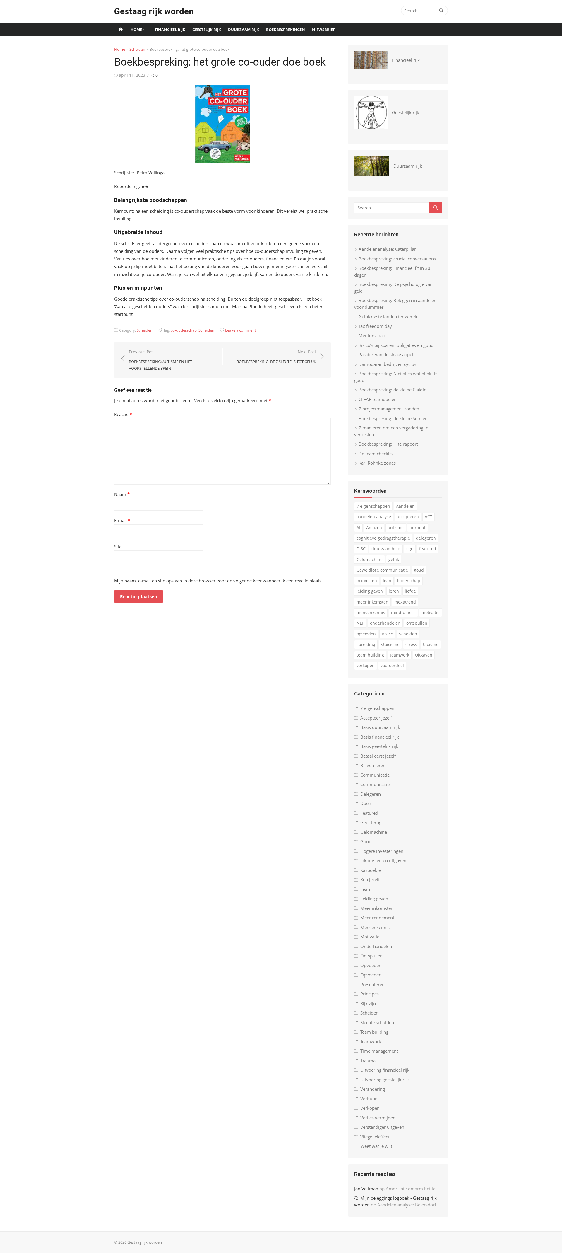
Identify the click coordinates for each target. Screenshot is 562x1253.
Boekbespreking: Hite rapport (388, 444)
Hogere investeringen (381, 851)
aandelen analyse (374, 516)
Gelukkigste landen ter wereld (389, 316)
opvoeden (366, 634)
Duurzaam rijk (243, 29)
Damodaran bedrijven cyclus (387, 364)
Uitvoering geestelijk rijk (384, 1079)
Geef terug (370, 822)
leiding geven (370, 591)
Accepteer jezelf (376, 718)
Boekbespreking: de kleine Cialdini (393, 390)
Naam (122, 494)
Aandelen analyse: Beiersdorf (406, 1205)
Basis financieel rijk (379, 737)
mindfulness (403, 612)
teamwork (399, 655)
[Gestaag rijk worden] (120, 29)
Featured (369, 813)
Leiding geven (374, 898)
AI (358, 527)
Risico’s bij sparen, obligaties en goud (396, 345)
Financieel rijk (170, 29)
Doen (365, 803)
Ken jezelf (370, 879)
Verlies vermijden (377, 1118)
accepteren (408, 516)
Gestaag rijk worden (154, 11)
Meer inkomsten (376, 908)
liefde (410, 591)
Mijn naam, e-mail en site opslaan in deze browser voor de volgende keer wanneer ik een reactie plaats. (218, 581)
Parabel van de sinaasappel (386, 354)
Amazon (374, 527)
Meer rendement (377, 917)
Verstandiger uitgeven (382, 1127)
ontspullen (416, 623)
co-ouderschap (184, 330)
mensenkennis (371, 612)
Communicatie (375, 775)
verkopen (366, 665)
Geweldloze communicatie (382, 570)
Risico (387, 634)
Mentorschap (372, 335)
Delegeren (370, 794)
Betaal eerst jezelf (378, 756)
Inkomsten (367, 580)
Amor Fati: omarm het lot (411, 1188)
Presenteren (372, 984)
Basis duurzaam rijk (380, 727)
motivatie (431, 612)
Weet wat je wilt (376, 1146)
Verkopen (370, 1108)
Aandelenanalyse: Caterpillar (387, 249)
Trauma (368, 1060)
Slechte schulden (377, 1022)
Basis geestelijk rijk (379, 746)
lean (387, 580)
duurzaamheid (385, 548)
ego (409, 548)
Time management (379, 1051)
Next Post (276, 356)
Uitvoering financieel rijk (384, 1070)
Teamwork (370, 1041)
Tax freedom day (375, 326)
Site (117, 547)
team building (370, 655)
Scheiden (137, 49)
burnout (417, 527)
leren (394, 591)
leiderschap (408, 580)
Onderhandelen (376, 946)
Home (136, 29)
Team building (374, 1032)
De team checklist (376, 453)
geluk (393, 559)
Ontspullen (371, 956)
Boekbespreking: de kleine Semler (393, 418)
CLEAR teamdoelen (378, 399)
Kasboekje (370, 870)
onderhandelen (385, 623)
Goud (365, 841)
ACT (428, 516)
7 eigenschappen (373, 506)
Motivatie (369, 937)
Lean (365, 889)
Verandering (372, 1089)
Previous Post (160, 360)
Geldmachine (370, 559)
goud (419, 570)
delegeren (426, 538)
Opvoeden (370, 965)
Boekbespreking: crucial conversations (397, 259)
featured (427, 548)
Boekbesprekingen (285, 29)
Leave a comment (240, 330)
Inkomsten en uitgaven (383, 860)
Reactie (123, 414)
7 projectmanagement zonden (389, 409)
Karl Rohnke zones (377, 463)
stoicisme (390, 644)
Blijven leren (372, 765)
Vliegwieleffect (374, 1137)
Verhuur (368, 1099)
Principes (369, 994)
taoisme (430, 644)
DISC (361, 548)
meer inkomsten (372, 602)
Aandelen (405, 506)
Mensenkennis (375, 927)
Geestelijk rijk (206, 29)
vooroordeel (392, 665)
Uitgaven (423, 655)
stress (411, 644)
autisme (396, 527)
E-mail (122, 520)
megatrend (405, 602)
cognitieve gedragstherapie (383, 538)
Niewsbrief (323, 29)
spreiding (366, 644)
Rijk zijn (368, 1003)
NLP (360, 623)
